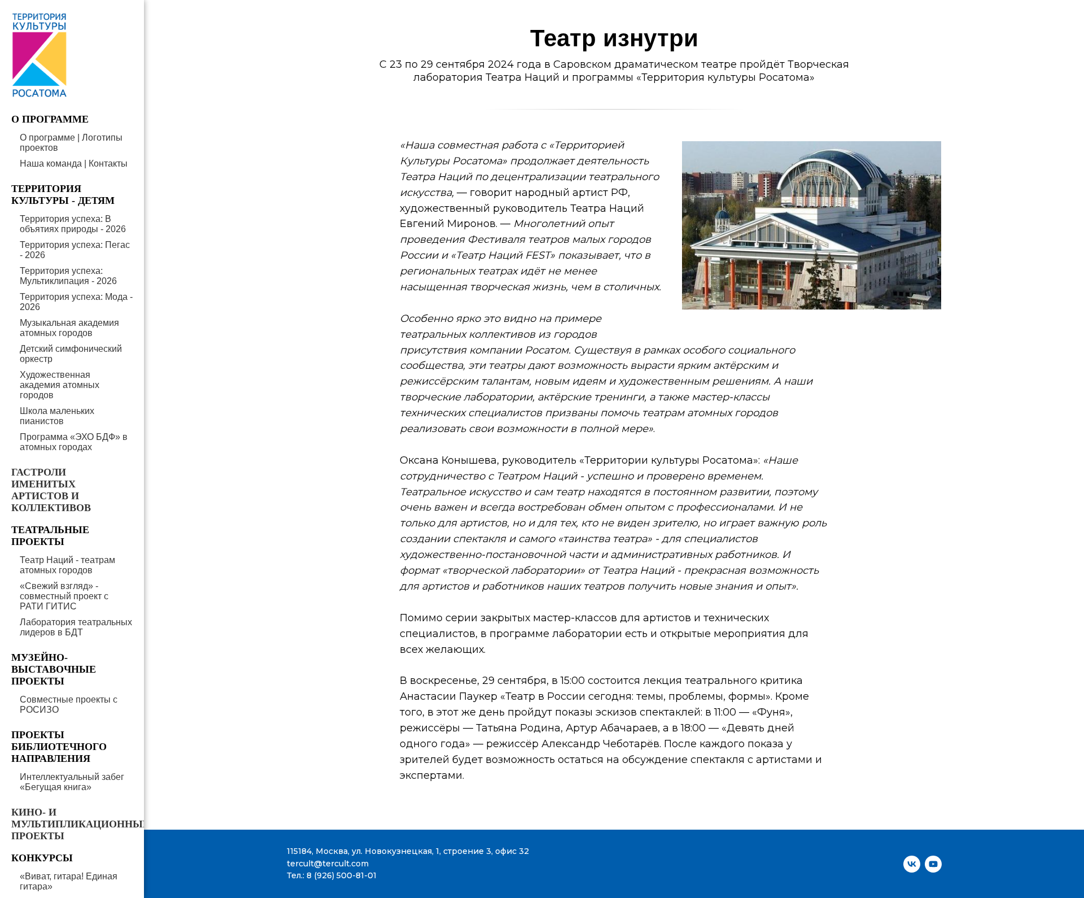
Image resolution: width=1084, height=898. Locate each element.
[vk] (911, 864)
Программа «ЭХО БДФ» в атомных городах (74, 442)
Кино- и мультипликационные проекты (80, 824)
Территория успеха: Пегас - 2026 (75, 250)
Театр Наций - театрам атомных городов (67, 565)
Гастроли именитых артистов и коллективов (51, 490)
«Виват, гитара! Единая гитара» (68, 881)
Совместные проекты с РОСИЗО (68, 704)
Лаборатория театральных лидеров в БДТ (76, 627)
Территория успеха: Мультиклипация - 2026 (68, 276)
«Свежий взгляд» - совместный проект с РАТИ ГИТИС (64, 596)
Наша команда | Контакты (74, 163)
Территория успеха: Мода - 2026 (76, 302)
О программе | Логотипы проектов (71, 142)
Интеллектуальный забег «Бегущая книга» (72, 782)
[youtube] (933, 864)
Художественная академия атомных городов (59, 385)
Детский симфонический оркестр (71, 354)
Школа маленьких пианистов (57, 416)
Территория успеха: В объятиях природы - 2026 (73, 224)
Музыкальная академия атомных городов (69, 328)
